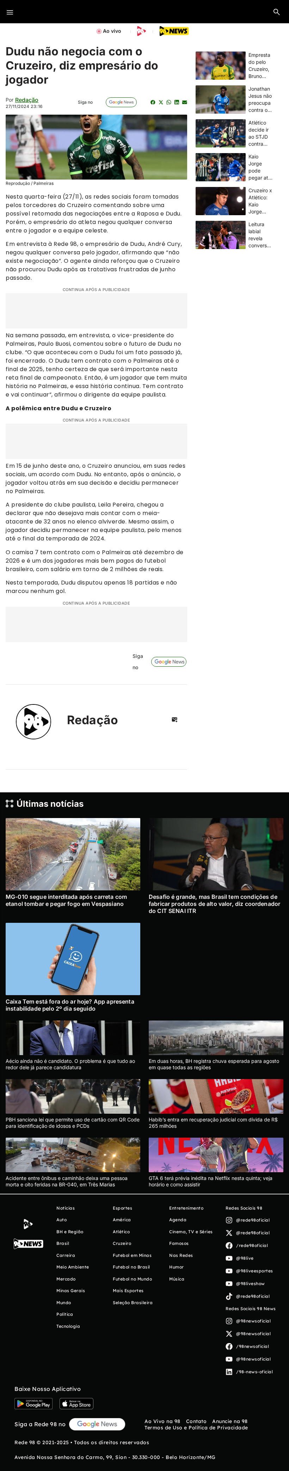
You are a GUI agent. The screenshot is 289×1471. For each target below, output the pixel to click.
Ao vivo (112, 31)
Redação (26, 99)
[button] (276, 11)
